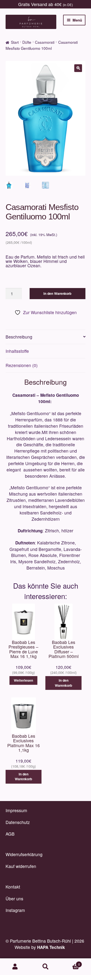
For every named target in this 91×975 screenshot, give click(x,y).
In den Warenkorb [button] (63, 683)
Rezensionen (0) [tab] (22, 365)
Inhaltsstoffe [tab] (17, 351)
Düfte (26, 42)
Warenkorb (70, 963)
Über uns (14, 899)
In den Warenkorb (57, 293)
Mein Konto (15, 967)
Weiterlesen (23, 680)
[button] (78, 68)
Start (15, 42)
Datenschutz (18, 822)
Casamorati (44, 42)
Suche (45, 967)
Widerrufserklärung (24, 854)
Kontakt (13, 887)
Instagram (15, 910)
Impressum (16, 810)
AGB (10, 834)
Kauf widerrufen (21, 866)
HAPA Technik (51, 947)
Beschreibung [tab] (19, 337)
